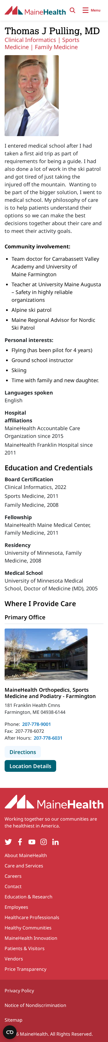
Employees (16, 907)
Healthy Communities (28, 928)
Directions (25, 751)
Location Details (33, 766)
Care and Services (24, 866)
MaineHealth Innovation (31, 938)
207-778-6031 (48, 738)
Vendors (14, 959)
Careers (13, 876)
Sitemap (13, 1020)
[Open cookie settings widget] (10, 1032)
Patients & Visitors (25, 948)
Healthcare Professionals (32, 917)
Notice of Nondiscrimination (35, 1005)
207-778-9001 (36, 724)
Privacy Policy (19, 990)
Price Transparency (25, 969)
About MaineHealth (26, 855)
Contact (13, 886)
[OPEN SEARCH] (72, 10)
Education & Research (28, 897)
